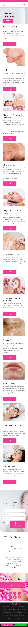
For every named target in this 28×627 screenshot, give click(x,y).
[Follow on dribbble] (19, 597)
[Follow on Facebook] (5, 593)
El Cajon (9, 609)
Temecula (5, 609)
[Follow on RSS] (15, 597)
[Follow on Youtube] (5, 597)
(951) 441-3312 (14, 1)
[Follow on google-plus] (10, 597)
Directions (21, 625)
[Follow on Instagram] (14, 593)
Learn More (10, 44)
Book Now (8, 20)
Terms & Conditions (17, 609)
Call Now (7, 625)
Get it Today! (18, 524)
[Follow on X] (10, 593)
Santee (12, 609)
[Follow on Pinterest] (19, 593)
